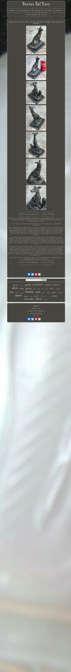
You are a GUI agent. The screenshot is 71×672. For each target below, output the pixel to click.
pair (43, 292)
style (38, 291)
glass (12, 292)
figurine (29, 288)
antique (36, 296)
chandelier (26, 296)
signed (48, 284)
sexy (17, 292)
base (42, 289)
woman (54, 296)
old (31, 296)
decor (39, 298)
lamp (21, 288)
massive (16, 285)
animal (41, 296)
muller (48, 292)
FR (38, 316)
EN (34, 316)
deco (15, 288)
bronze (29, 291)
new (52, 288)
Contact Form (36, 308)
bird (54, 292)
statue (18, 295)
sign (49, 296)
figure (21, 285)
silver (38, 289)
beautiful (22, 292)
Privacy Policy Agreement (36, 311)
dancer (56, 284)
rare (35, 289)
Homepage (36, 306)
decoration (29, 299)
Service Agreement (36, 313)
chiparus (45, 299)
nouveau (60, 292)
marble (28, 285)
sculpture (38, 284)
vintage (58, 289)
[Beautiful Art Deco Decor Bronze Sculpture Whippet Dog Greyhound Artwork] (36, 40)
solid (47, 289)
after (45, 296)
